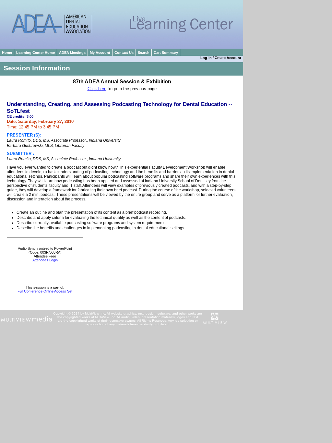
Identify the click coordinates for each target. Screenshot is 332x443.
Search (143, 52)
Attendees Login (45, 260)
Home (7, 52)
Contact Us (124, 52)
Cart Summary (166, 52)
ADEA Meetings (72, 52)
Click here (97, 88)
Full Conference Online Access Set (45, 291)
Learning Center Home (35, 52)
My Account (100, 52)
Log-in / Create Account (221, 58)
